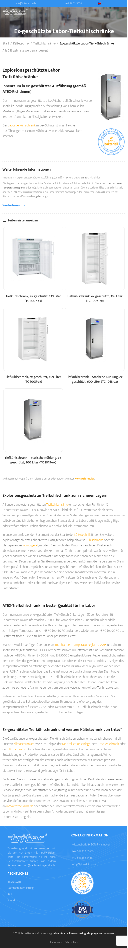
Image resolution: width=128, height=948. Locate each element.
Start (5, 43)
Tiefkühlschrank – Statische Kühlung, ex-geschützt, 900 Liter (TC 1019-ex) (33, 460)
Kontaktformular (84, 479)
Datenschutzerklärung (21, 887)
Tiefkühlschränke (44, 43)
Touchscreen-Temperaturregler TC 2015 (80, 645)
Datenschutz (71, 942)
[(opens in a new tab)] (33, 258)
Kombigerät (30, 545)
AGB (10, 894)
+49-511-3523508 (73, 3)
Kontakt (12, 900)
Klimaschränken (24, 744)
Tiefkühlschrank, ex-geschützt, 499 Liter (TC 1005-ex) (33, 379)
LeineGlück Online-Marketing (69, 933)
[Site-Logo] (15, 11)
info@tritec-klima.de (26, 3)
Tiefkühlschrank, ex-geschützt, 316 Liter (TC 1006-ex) (94, 298)
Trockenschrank (108, 744)
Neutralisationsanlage (76, 744)
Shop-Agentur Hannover (101, 933)
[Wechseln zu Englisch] (111, 3)
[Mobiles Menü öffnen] (123, 11)
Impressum (14, 881)
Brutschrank (17, 749)
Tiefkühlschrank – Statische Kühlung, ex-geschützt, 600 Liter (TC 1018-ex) (94, 379)
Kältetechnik (21, 43)
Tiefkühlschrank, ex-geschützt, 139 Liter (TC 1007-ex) (33, 298)
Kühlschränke (94, 540)
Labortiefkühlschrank (22, 125)
